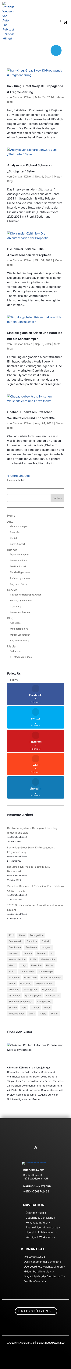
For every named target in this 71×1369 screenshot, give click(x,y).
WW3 (32, 1013)
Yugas (42, 1013)
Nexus (49, 965)
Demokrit (32, 941)
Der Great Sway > (35, 1256)
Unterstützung (34, 1311)
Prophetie (14, 989)
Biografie (15, 532)
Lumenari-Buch (18, 560)
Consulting (15, 606)
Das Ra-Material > (35, 1281)
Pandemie (14, 977)
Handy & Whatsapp (37, 1186)
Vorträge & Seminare (21, 600)
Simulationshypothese (20, 1001)
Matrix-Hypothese (20, 572)
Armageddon (37, 935)
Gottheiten (31, 947)
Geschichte (15, 947)
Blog (10, 618)
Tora (24, 1007)
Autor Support (17, 544)
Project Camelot (44, 983)
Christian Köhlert (22, 97)
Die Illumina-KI (18, 566)
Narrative (36, 965)
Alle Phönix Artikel (20, 640)
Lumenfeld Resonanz (21, 612)
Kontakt (14, 538)
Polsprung (25, 983)
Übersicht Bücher (19, 554)
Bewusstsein (15, 941)
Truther (35, 1007)
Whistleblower (16, 1013)
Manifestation (48, 959)
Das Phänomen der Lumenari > (43, 1261)
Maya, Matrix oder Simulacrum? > (44, 1276)
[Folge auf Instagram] (44, 50)
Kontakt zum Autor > (38, 1222)
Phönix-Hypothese (20, 578)
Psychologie (48, 989)
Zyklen (54, 1013)
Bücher (12, 550)
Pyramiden (14, 995)
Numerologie (46, 971)
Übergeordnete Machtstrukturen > (44, 1266)
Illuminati (41, 953)
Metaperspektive (19, 628)
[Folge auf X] (24, 50)
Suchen (57, 498)
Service (12, 590)
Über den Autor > (36, 1212)
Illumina (27, 953)
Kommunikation (17, 959)
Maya (23, 965)
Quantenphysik (33, 995)
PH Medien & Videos (21, 657)
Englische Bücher (19, 584)
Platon (12, 983)
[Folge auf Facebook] (14, 50)
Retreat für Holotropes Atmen (25, 594)
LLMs (33, 959)
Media (11, 646)
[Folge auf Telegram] (56, 50)
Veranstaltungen (18, 526)
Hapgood (46, 947)
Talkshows (15, 651)
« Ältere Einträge (18, 475)
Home (11, 480)
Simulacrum (52, 995)
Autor (11, 521)
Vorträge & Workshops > (40, 1237)
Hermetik (14, 953)
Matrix (12, 965)
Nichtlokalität (27, 971)
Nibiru (12, 971)
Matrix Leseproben (20, 634)
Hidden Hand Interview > (39, 1271)
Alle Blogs (15, 622)
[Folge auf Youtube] (34, 50)
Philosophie (30, 977)
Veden (47, 1007)
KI (52, 953)
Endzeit (46, 941)
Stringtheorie (44, 1001)
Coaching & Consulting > (41, 1217)
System (13, 1007)
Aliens (22, 935)
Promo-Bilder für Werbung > (43, 1227)
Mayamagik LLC (55, 1342)
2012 (11, 935)
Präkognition (30, 989)
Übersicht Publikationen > (41, 1232)
